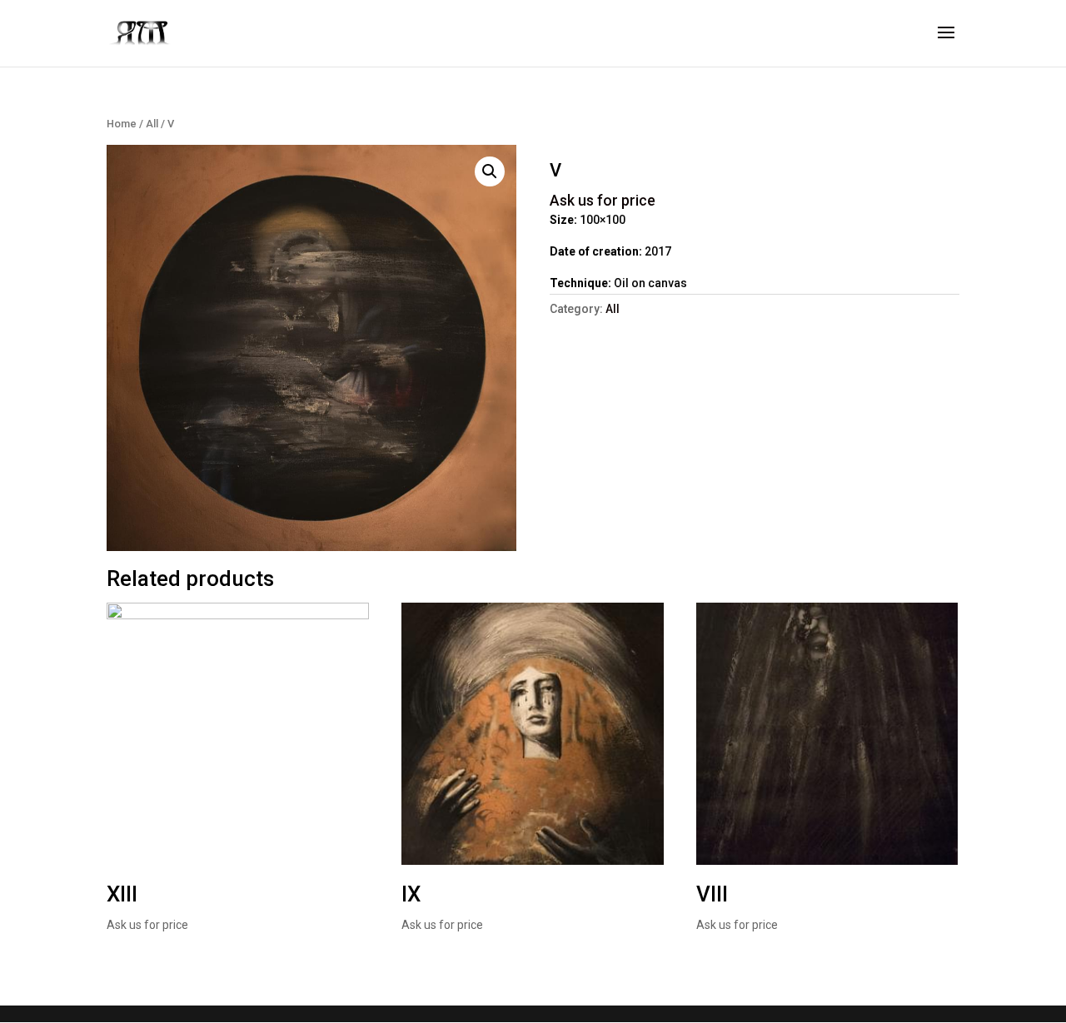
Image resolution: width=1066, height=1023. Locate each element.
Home (122, 123)
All (152, 123)
